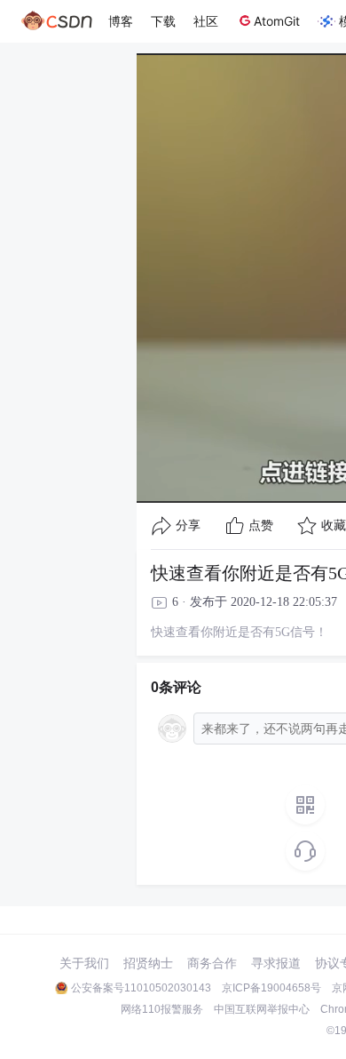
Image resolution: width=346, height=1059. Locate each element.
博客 (120, 20)
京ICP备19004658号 (271, 988)
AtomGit (277, 20)
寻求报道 (276, 963)
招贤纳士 (148, 963)
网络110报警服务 (162, 1009)
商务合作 (212, 963)
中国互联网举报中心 (262, 1009)
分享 (188, 525)
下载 (163, 20)
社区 (205, 20)
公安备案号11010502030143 (141, 988)
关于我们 (84, 963)
